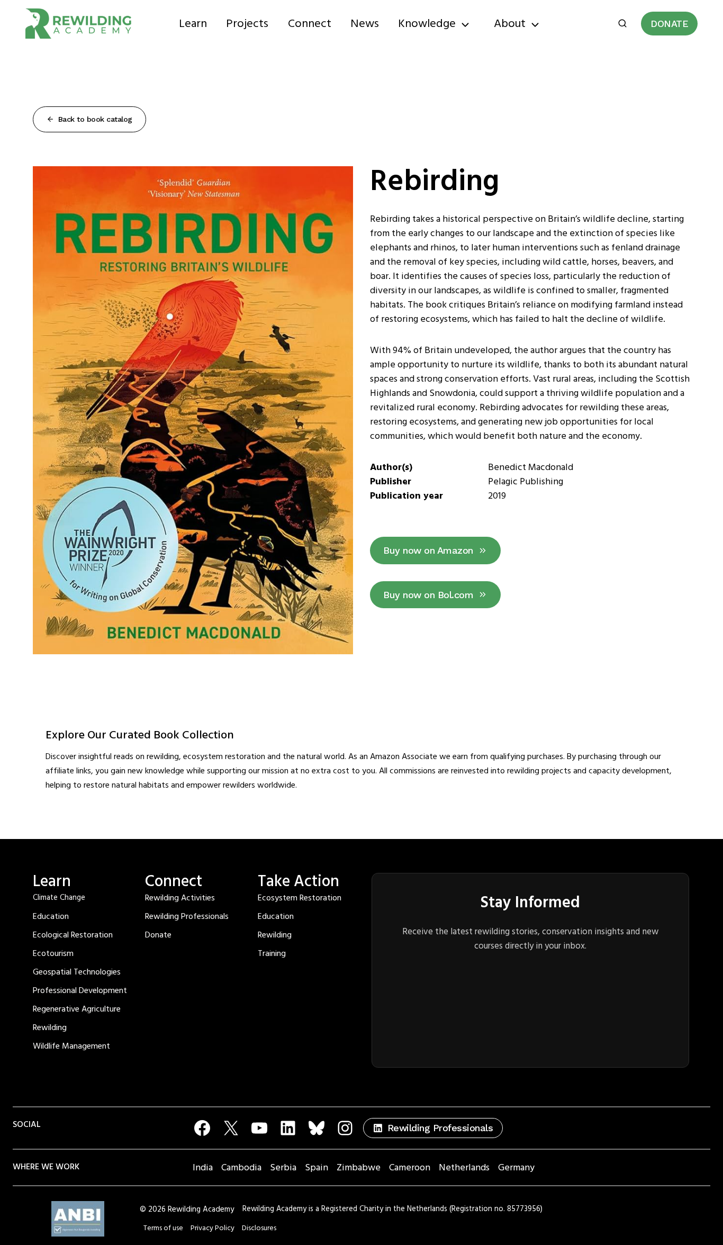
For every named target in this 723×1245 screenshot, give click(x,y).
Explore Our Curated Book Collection (140, 735)
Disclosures (259, 1228)
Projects (247, 23)
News (364, 23)
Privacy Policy (212, 1228)
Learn (193, 23)
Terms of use (163, 1228)
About (510, 23)
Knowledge (427, 23)
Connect (309, 23)
